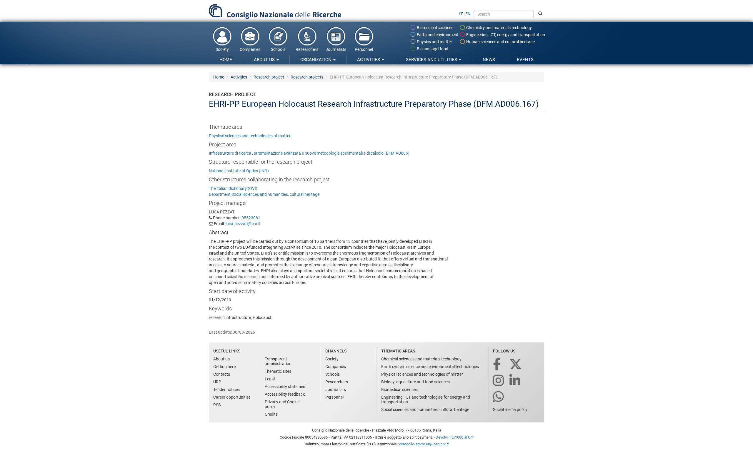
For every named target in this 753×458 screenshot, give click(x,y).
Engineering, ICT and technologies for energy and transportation (425, 399)
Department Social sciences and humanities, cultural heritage (264, 194)
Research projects (307, 77)
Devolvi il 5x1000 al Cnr (455, 437)
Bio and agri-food (432, 48)
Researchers (307, 49)
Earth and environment (437, 34)
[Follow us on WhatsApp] (499, 397)
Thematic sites (278, 371)
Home (225, 59)
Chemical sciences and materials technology (421, 359)
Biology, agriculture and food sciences (415, 382)
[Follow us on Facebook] (497, 364)
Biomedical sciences (434, 27)
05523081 (250, 217)
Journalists (336, 49)
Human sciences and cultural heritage (500, 41)
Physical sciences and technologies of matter (250, 135)
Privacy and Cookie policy (282, 404)
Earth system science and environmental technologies (430, 366)
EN (468, 13)
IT (461, 13)
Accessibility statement (286, 386)
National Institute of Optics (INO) (239, 170)
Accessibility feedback (285, 394)
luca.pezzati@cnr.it (243, 223)
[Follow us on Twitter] (516, 364)
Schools (278, 49)
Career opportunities (232, 397)
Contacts (221, 374)
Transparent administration (278, 361)
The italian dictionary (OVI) (233, 188)
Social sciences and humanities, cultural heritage (425, 409)
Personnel (364, 49)
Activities (369, 59)
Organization (316, 59)
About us (265, 59)
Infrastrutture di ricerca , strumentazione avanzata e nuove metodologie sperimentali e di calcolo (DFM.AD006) (309, 153)
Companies (250, 49)
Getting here (224, 366)
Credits (271, 414)
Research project (269, 77)
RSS (217, 404)
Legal (270, 379)
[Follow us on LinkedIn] (515, 380)
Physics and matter (434, 41)
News (489, 59)
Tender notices (226, 389)
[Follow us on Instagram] (499, 380)
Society (222, 49)
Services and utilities (432, 59)
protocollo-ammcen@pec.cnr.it (423, 444)
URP (217, 382)
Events (525, 59)
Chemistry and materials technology (498, 27)
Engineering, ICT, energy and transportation (505, 34)
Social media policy (510, 409)
